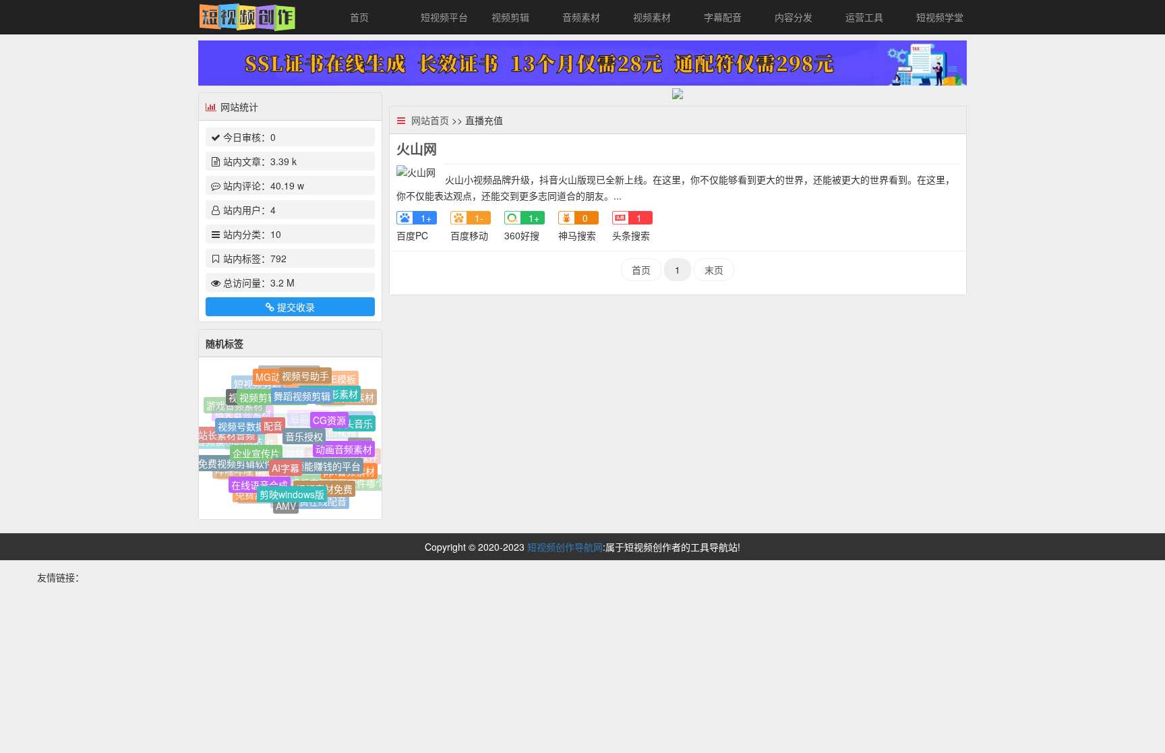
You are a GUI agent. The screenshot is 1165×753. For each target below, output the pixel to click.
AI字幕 (285, 460)
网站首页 (430, 120)
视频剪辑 (510, 17)
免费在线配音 (318, 501)
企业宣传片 (256, 446)
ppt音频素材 (349, 469)
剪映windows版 (292, 489)
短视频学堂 (939, 17)
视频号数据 (241, 421)
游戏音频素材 (234, 406)
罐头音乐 (354, 420)
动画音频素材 (344, 444)
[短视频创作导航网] (247, 15)
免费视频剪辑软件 (236, 460)
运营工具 (864, 17)
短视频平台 (444, 17)
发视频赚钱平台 (276, 428)
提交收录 (296, 306)
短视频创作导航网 (565, 546)
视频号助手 (305, 373)
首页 (359, 17)
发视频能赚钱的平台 (318, 459)
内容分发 (793, 17)
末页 (714, 269)
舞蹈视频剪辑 (302, 390)
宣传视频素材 (269, 399)
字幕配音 (723, 17)
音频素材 (581, 17)
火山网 (416, 148)
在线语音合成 (259, 480)
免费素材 (254, 493)
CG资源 (329, 414)
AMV (286, 504)
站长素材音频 (226, 433)
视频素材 (652, 17)
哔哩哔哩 (234, 471)
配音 (273, 418)
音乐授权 (304, 428)
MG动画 (273, 375)
